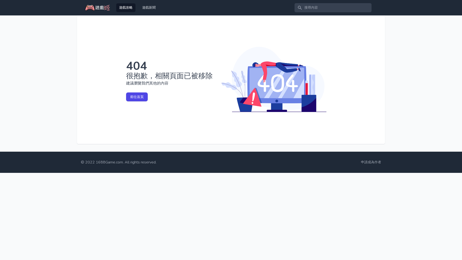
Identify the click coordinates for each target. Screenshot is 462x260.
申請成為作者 (371, 162)
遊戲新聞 (149, 7)
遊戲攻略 (126, 7)
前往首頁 (137, 97)
